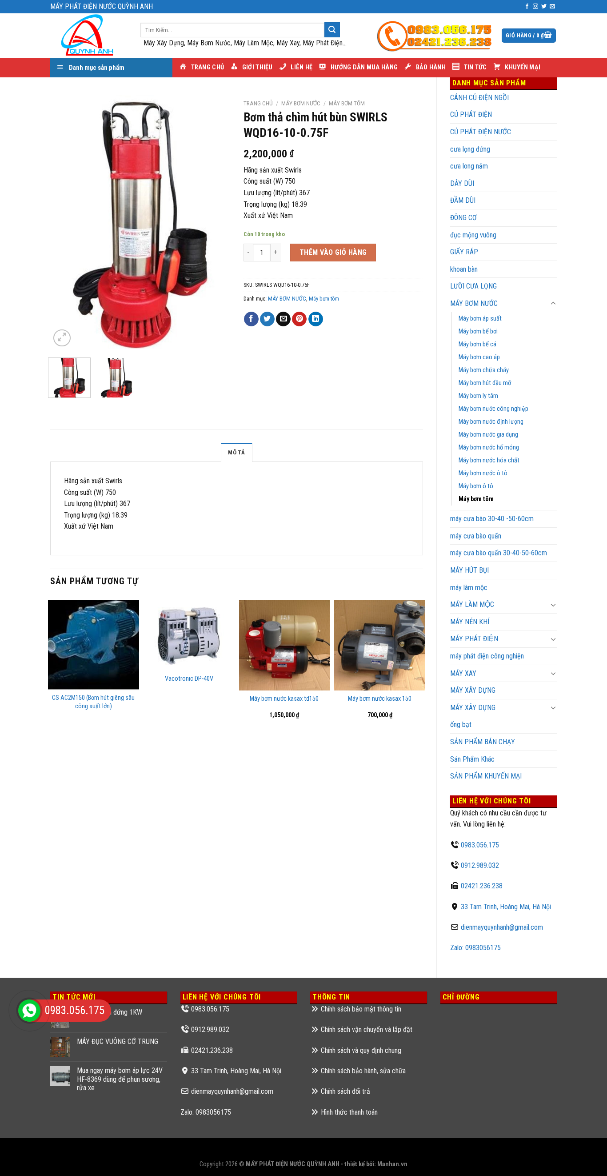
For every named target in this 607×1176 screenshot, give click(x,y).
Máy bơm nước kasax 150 (379, 698)
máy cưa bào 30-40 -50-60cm (492, 518)
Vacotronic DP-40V (189, 678)
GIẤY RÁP (464, 252)
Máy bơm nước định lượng (491, 421)
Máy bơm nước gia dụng (488, 434)
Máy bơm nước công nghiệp (493, 409)
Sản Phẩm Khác (472, 759)
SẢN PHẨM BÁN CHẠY (482, 742)
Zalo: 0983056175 (475, 947)
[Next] (215, 222)
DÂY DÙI (462, 183)
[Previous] (65, 222)
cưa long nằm (469, 166)
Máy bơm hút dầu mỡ (485, 383)
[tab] (236, 452)
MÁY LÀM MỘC (472, 604)
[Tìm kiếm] (331, 29)
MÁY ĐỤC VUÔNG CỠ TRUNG (117, 1041)
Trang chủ (258, 103)
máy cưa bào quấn (475, 536)
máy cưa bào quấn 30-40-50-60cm (498, 553)
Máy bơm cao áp (479, 357)
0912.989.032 (480, 865)
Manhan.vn (392, 1164)
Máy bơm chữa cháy (484, 370)
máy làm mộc (468, 587)
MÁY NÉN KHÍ (469, 622)
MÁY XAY (463, 673)
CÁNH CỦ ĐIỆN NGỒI (479, 97)
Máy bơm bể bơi (478, 331)
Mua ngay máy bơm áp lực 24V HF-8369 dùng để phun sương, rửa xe (120, 1079)
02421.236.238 (482, 886)
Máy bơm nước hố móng (489, 447)
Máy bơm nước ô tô (483, 473)
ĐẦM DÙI (462, 200)
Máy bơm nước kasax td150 (284, 698)
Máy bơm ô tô (476, 486)
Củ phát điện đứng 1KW (109, 1012)
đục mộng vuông (473, 235)
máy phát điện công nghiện (487, 656)
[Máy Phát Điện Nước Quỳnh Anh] (88, 35)
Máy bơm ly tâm (478, 396)
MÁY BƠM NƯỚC (474, 303)
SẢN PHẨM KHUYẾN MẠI (486, 776)
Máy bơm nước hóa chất (489, 460)
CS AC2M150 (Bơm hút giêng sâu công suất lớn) (93, 702)
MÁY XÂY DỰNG (472, 707)
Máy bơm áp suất (480, 318)
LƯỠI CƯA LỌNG (473, 286)
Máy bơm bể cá (477, 344)
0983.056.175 (480, 845)
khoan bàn (464, 269)
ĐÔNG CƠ (463, 217)
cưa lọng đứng (470, 149)
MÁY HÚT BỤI (469, 570)
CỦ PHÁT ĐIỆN (471, 114)
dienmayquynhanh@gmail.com (502, 927)
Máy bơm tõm (476, 499)
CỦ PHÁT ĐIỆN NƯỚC (480, 132)
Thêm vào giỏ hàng (333, 252)
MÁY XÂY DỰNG (472, 690)
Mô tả (236, 452)
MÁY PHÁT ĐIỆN (474, 638)
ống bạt (460, 724)
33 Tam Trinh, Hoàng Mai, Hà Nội (506, 907)
